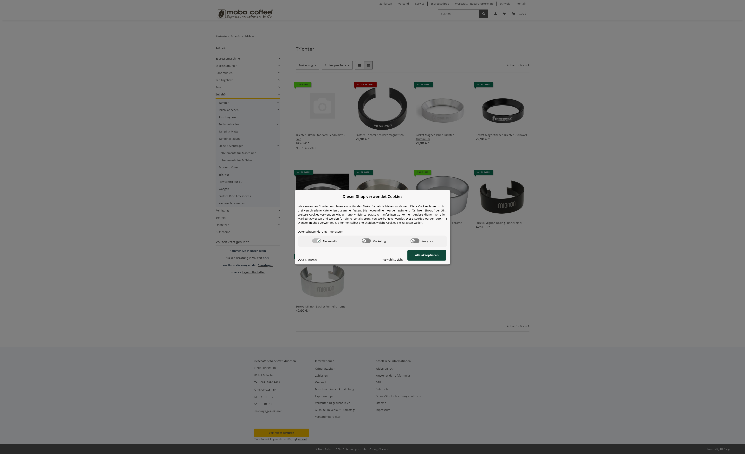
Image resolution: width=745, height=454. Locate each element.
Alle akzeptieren (427, 255)
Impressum (336, 231)
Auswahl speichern (394, 259)
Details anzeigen (308, 259)
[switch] (316, 240)
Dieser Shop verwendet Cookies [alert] (372, 196)
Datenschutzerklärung (312, 231)
